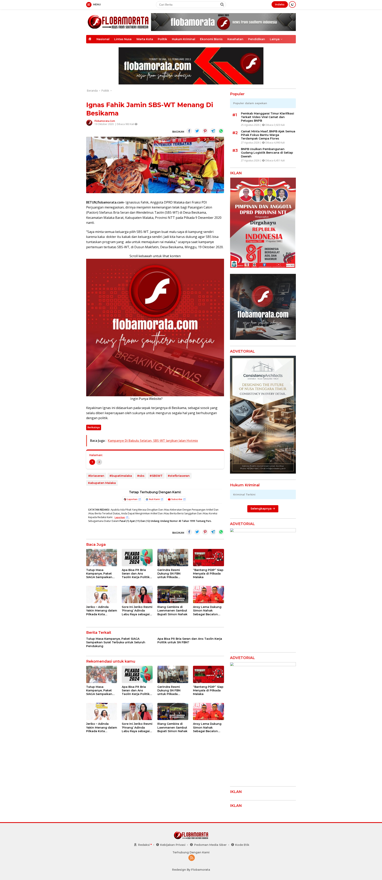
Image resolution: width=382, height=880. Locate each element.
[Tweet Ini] (197, 131)
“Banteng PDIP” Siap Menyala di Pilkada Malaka (208, 573)
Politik (162, 39)
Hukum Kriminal (183, 39)
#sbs (140, 476)
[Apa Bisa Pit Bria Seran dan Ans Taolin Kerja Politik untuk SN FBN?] (137, 557)
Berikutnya (94, 427)
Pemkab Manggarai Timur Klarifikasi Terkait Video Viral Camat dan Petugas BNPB (267, 117)
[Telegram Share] (213, 131)
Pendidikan (256, 39)
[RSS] (191, 858)
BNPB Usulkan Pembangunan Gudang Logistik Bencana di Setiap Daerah (267, 152)
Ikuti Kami (154, 499)
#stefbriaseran (179, 476)
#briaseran (96, 476)
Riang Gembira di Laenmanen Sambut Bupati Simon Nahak (172, 610)
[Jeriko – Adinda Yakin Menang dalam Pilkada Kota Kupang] (101, 594)
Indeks (280, 4)
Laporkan (132, 499)
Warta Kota (144, 39)
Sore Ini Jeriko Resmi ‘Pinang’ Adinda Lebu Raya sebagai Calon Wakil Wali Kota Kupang (137, 610)
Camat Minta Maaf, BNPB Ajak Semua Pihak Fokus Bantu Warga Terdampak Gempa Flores (268, 135)
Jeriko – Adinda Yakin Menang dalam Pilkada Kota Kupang (101, 610)
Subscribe (176, 499)
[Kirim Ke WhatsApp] (221, 131)
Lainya (275, 39)
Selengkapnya (261, 508)
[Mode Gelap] (292, 4)
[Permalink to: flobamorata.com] (89, 122)
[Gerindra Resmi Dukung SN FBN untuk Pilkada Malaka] (172, 557)
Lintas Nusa (123, 39)
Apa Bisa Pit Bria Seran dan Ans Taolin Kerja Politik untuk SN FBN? (136, 573)
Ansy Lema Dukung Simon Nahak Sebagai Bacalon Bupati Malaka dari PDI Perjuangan (207, 610)
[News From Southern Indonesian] (118, 22)
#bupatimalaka (120, 476)
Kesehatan (235, 39)
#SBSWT (156, 476)
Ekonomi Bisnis (211, 39)
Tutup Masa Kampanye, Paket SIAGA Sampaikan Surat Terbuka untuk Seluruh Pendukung (101, 573)
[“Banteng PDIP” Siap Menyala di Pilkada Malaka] (208, 557)
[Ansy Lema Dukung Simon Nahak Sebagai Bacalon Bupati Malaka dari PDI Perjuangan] (208, 594)
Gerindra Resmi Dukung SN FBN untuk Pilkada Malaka (168, 573)
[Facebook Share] (189, 131)
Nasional (102, 39)
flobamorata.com (105, 121)
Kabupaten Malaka (102, 483)
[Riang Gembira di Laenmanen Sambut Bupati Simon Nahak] (172, 594)
